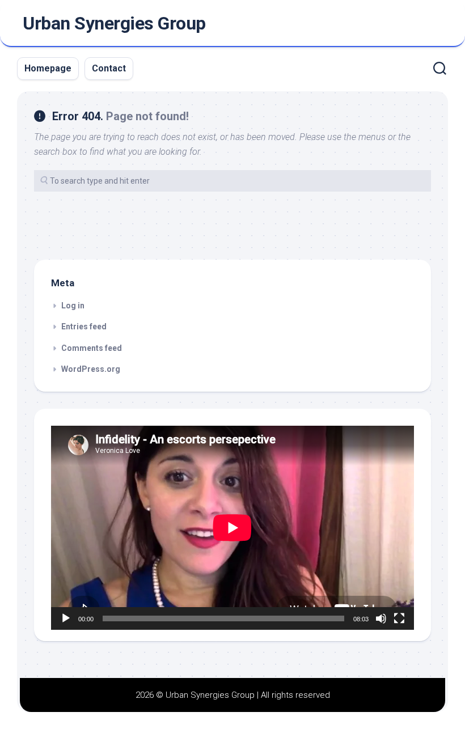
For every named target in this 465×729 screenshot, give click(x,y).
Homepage (47, 68)
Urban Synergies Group (114, 23)
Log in (72, 305)
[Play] (65, 618)
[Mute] (381, 618)
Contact (109, 68)
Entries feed (84, 326)
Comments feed (91, 348)
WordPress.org (90, 369)
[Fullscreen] (399, 618)
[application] (232, 528)
